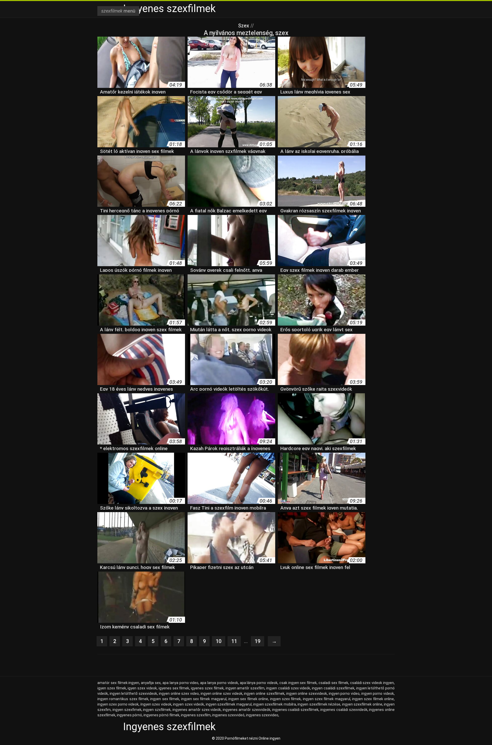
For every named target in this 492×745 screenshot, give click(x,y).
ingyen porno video (344, 693)
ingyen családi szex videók (288, 688)
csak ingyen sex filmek (298, 683)
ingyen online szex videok (221, 693)
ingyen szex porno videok (118, 704)
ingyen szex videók (188, 704)
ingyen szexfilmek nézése (319, 704)
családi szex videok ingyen (372, 683)
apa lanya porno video (180, 683)
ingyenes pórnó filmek (161, 715)
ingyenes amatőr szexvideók (246, 710)
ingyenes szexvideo (262, 715)
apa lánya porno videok (259, 683)
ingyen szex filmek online (373, 699)
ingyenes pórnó (129, 715)
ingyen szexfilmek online (362, 704)
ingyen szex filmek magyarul (326, 699)
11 (234, 641)
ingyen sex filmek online (248, 699)
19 (257, 641)
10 (218, 641)
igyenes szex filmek (207, 688)
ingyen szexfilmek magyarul (229, 704)
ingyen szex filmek (285, 699)
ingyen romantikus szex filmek (122, 699)
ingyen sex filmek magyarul (204, 699)
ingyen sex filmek (164, 699)
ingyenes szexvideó (228, 715)
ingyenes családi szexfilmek (295, 710)
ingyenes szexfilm (196, 715)
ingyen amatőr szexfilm (245, 688)
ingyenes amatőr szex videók (196, 710)
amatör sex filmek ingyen (118, 683)
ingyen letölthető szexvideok (133, 693)
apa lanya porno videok (219, 683)
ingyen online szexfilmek (264, 693)
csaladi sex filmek (333, 683)
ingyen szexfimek (126, 710)
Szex (244, 26)
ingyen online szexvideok (306, 693)
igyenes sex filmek (174, 688)
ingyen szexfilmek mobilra (274, 704)
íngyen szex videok (155, 704)
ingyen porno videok (377, 693)
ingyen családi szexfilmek (333, 688)
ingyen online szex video (179, 693)
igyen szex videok (142, 688)
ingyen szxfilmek (157, 710)
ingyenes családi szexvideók (343, 710)
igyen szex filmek (111, 688)
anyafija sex (151, 683)
